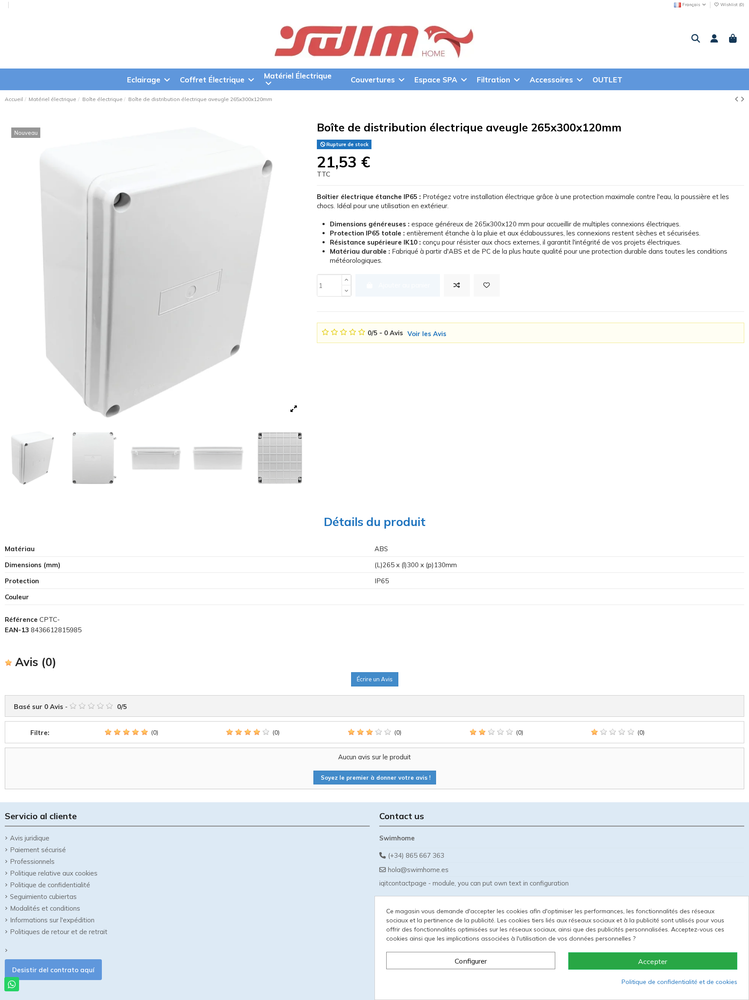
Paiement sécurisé (38, 850)
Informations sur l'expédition (52, 920)
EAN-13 (17, 630)
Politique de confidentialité (50, 885)
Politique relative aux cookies (54, 873)
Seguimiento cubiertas (43, 896)
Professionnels (32, 861)
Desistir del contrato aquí (53, 970)
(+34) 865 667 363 (416, 855)
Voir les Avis (426, 334)
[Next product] (742, 99)
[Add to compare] (457, 285)
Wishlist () (731, 4)
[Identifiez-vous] (714, 39)
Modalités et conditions (45, 908)
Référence (21, 619)
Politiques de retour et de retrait (58, 932)
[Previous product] (737, 99)
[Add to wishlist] (487, 285)
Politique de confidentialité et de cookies (679, 982)
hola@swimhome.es (418, 870)
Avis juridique (29, 838)
